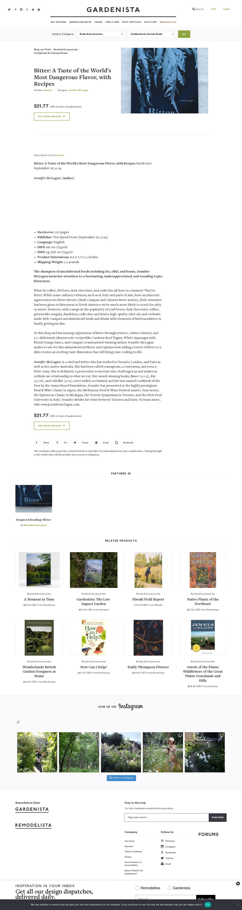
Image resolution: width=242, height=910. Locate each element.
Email (168, 864)
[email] (38, 9)
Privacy (128, 857)
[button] (197, 9)
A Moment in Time (39, 600)
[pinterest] (15, 9)
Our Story (150, 22)
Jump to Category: (63, 34)
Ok (207, 904)
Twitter (169, 858)
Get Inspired (58, 22)
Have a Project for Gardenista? (134, 872)
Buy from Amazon (49, 117)
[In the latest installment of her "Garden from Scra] (121, 752)
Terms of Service (133, 851)
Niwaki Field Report (148, 600)
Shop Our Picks (131, 22)
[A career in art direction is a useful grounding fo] (205, 752)
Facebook (170, 853)
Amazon (47, 90)
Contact (129, 846)
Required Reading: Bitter (33, 520)
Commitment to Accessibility (133, 863)
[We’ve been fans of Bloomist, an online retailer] (37, 752)
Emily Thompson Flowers (148, 667)
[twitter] (32, 9)
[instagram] (21, 9)
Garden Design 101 (80, 22)
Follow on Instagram (123, 778)
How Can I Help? (93, 667)
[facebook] (27, 9)
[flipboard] (9, 9)
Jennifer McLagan (78, 90)
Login (226, 9)
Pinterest (170, 841)
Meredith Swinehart (35, 525)
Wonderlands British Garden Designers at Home (39, 672)
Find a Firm (112, 22)
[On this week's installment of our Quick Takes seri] (163, 752)
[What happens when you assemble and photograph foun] (79, 752)
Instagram (170, 847)
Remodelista (168, 22)
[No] (237, 904)
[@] (26, 724)
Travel (98, 22)
